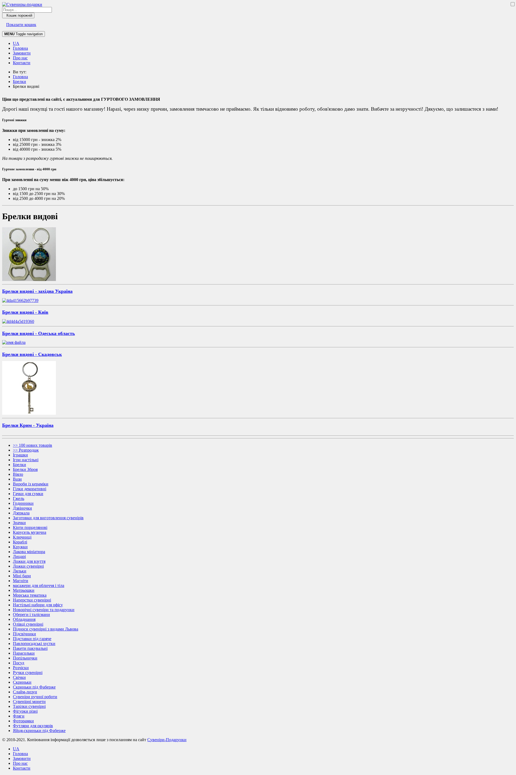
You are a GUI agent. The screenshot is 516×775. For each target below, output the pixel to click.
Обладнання (24, 619)
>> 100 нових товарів (32, 445)
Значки (19, 522)
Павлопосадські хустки (34, 643)
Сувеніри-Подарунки (167, 739)
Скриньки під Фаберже (34, 687)
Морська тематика (29, 595)
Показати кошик (21, 24)
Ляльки (19, 571)
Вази (17, 479)
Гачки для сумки (28, 493)
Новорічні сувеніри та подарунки (43, 609)
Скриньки (22, 682)
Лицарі (19, 556)
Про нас (20, 58)
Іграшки (20, 455)
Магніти (20, 580)
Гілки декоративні (29, 488)
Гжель (18, 498)
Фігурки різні (25, 711)
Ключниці (22, 537)
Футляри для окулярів (33, 725)
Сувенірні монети (29, 701)
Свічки (19, 677)
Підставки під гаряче (32, 638)
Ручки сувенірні (27, 672)
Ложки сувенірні (28, 566)
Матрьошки (23, 590)
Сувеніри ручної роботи (35, 696)
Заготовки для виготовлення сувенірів (48, 518)
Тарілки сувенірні (29, 706)
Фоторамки (23, 721)
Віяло (18, 474)
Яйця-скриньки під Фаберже (39, 730)
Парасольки (24, 653)
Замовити (22, 53)
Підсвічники (24, 634)
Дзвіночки (22, 508)
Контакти (21, 62)
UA (16, 43)
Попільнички (25, 658)
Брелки (19, 464)
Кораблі (20, 542)
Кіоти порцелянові (30, 527)
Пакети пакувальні (30, 648)
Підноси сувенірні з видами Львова (45, 629)
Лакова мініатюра (29, 551)
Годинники (23, 503)
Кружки (20, 547)
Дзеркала (21, 513)
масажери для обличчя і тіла (38, 585)
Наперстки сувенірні (32, 600)
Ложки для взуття (29, 561)
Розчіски (21, 667)
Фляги (18, 716)
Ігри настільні (25, 459)
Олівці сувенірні (28, 624)
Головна (20, 48)
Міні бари (22, 576)
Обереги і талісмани (31, 614)
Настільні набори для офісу (38, 605)
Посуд (18, 663)
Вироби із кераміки (30, 484)
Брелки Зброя (25, 469)
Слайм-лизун (25, 692)
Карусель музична (29, 532)
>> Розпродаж (26, 450)
